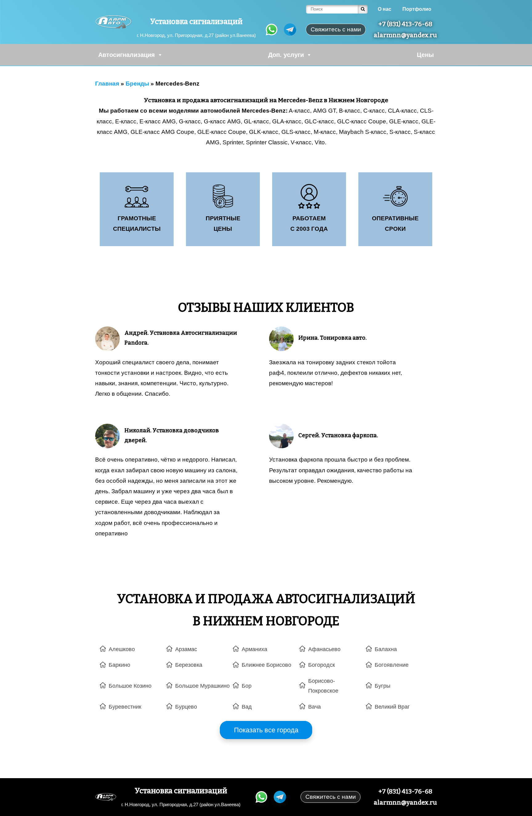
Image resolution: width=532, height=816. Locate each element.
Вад (247, 707)
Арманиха (254, 649)
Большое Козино (130, 686)
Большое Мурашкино (202, 686)
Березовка (188, 665)
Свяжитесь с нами (330, 797)
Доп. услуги (286, 54)
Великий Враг (392, 707)
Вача (314, 707)
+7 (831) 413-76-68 (405, 24)
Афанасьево (324, 649)
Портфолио (416, 9)
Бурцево (186, 707)
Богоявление (392, 665)
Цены (425, 54)
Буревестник (125, 707)
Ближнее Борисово (266, 665)
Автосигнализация (126, 54)
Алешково (122, 649)
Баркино (119, 665)
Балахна (386, 649)
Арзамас (186, 649)
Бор (247, 686)
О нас (384, 9)
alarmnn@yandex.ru (405, 35)
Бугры (382, 686)
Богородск (321, 665)
